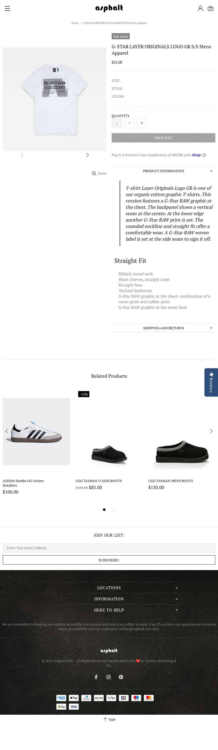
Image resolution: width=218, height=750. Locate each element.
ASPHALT (109, 651)
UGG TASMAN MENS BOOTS (170, 481)
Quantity (120, 116)
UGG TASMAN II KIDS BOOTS (99, 481)
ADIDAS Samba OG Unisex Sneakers (24, 483)
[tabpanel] (36, 447)
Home (75, 23)
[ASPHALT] (109, 8)
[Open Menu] (7, 8)
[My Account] (200, 8)
